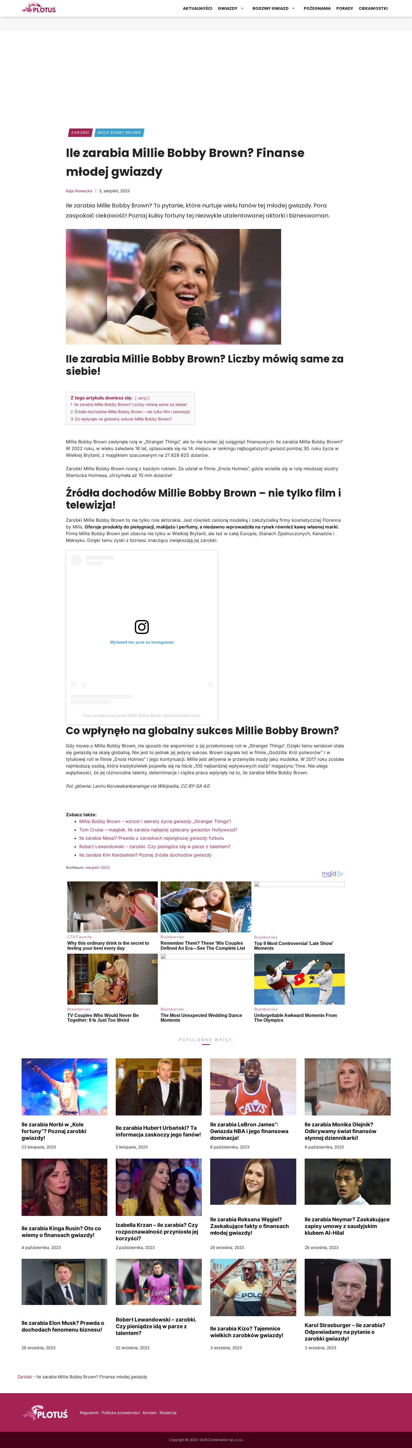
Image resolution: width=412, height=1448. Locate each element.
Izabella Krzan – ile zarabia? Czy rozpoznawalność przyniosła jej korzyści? (157, 1232)
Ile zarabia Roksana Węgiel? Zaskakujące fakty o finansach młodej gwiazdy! (249, 1226)
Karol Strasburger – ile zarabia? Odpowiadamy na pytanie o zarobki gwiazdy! (345, 1332)
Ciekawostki (373, 8)
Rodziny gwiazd (271, 8)
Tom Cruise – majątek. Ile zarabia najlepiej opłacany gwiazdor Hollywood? (158, 829)
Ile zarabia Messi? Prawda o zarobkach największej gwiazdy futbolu (151, 838)
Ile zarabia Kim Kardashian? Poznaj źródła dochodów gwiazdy (146, 855)
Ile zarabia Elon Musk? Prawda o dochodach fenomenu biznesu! (63, 1326)
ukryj (142, 398)
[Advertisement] (206, 77)
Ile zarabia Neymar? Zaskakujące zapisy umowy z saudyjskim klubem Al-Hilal (347, 1226)
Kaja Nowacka (79, 190)
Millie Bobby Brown (119, 132)
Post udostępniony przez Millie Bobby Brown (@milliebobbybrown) (141, 715)
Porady (344, 8)
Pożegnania (317, 8)
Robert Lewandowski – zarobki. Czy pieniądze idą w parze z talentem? (154, 846)
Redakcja (168, 1412)
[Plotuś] (38, 8)
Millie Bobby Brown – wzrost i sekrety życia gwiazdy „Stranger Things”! (155, 821)
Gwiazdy (227, 8)
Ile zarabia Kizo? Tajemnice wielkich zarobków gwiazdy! (246, 1332)
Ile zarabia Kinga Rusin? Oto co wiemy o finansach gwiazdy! (61, 1231)
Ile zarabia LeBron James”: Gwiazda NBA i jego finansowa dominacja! (249, 1131)
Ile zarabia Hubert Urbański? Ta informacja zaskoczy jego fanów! (158, 1131)
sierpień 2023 (97, 867)
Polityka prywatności (121, 1412)
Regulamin (89, 1412)
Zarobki (80, 132)
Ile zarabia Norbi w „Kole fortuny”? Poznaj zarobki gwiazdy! (54, 1131)
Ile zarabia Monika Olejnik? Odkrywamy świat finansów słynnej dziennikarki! (340, 1131)
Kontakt (150, 1412)
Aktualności (197, 8)
